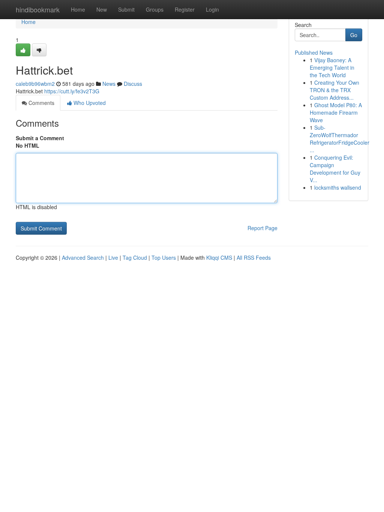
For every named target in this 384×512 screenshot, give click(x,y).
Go (353, 35)
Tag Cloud (135, 257)
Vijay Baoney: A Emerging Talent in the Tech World (332, 67)
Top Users (164, 257)
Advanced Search (83, 257)
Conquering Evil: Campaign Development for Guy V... (335, 169)
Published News (314, 52)
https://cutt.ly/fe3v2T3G (71, 91)
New (101, 9)
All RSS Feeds (254, 257)
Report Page (263, 228)
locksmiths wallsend (337, 187)
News (109, 83)
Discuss (133, 83)
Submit (126, 9)
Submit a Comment (40, 138)
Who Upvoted (89, 102)
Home (78, 9)
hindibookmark (38, 9)
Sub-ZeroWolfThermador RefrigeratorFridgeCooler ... (339, 139)
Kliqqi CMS (219, 257)
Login (212, 9)
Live (113, 257)
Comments (40, 102)
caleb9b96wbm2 (35, 83)
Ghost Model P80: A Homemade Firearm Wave (336, 112)
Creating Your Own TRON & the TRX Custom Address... (334, 90)
